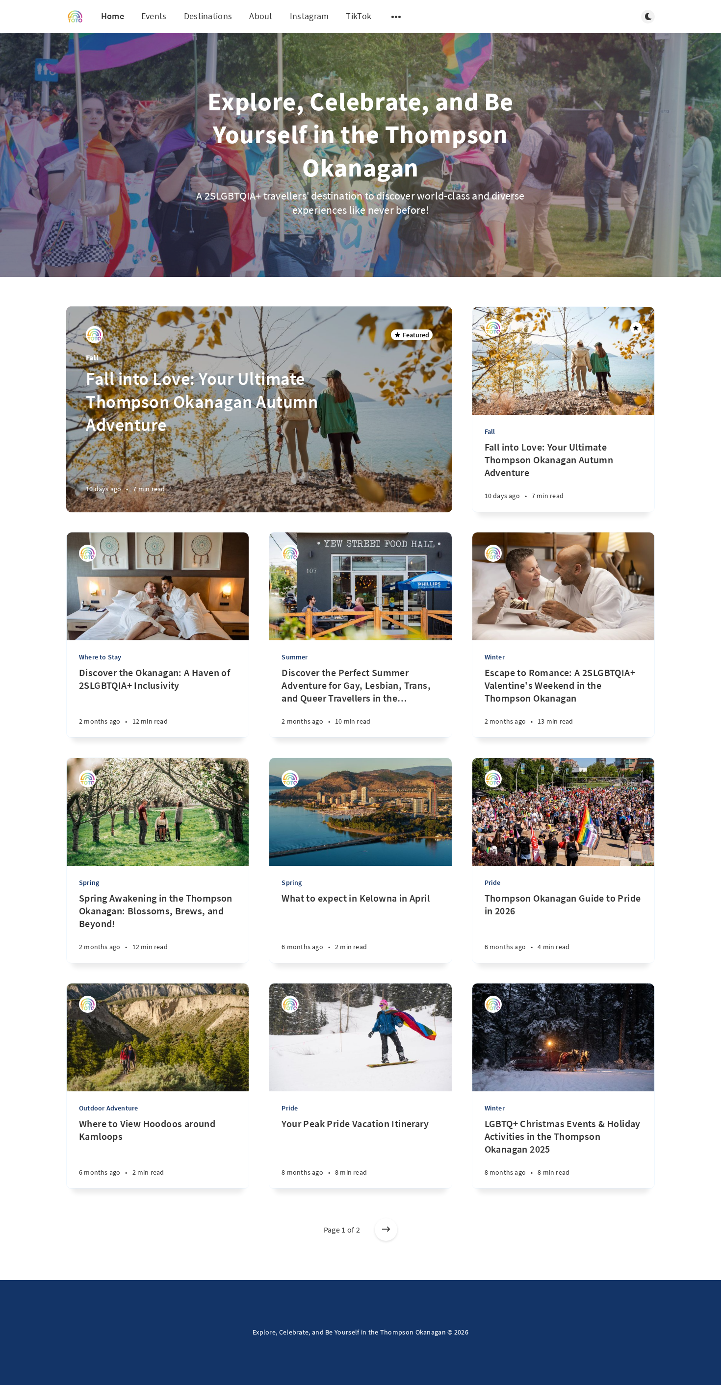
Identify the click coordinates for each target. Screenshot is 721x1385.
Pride (493, 882)
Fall (92, 357)
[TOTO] (94, 334)
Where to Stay (100, 657)
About (261, 16)
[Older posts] (386, 1229)
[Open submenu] (396, 17)
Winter (495, 657)
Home (112, 16)
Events (154, 16)
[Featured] (636, 328)
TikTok (358, 16)
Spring (89, 882)
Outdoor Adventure (108, 1108)
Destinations (208, 16)
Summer (295, 657)
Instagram (309, 16)
